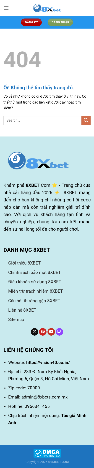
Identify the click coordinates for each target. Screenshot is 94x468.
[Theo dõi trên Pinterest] (43, 332)
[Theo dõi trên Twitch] (59, 332)
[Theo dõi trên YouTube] (51, 332)
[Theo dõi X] (34, 332)
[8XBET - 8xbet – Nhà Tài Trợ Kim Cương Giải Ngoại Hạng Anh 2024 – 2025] (47, 8)
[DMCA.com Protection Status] (47, 453)
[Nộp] (86, 120)
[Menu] (6, 7)
